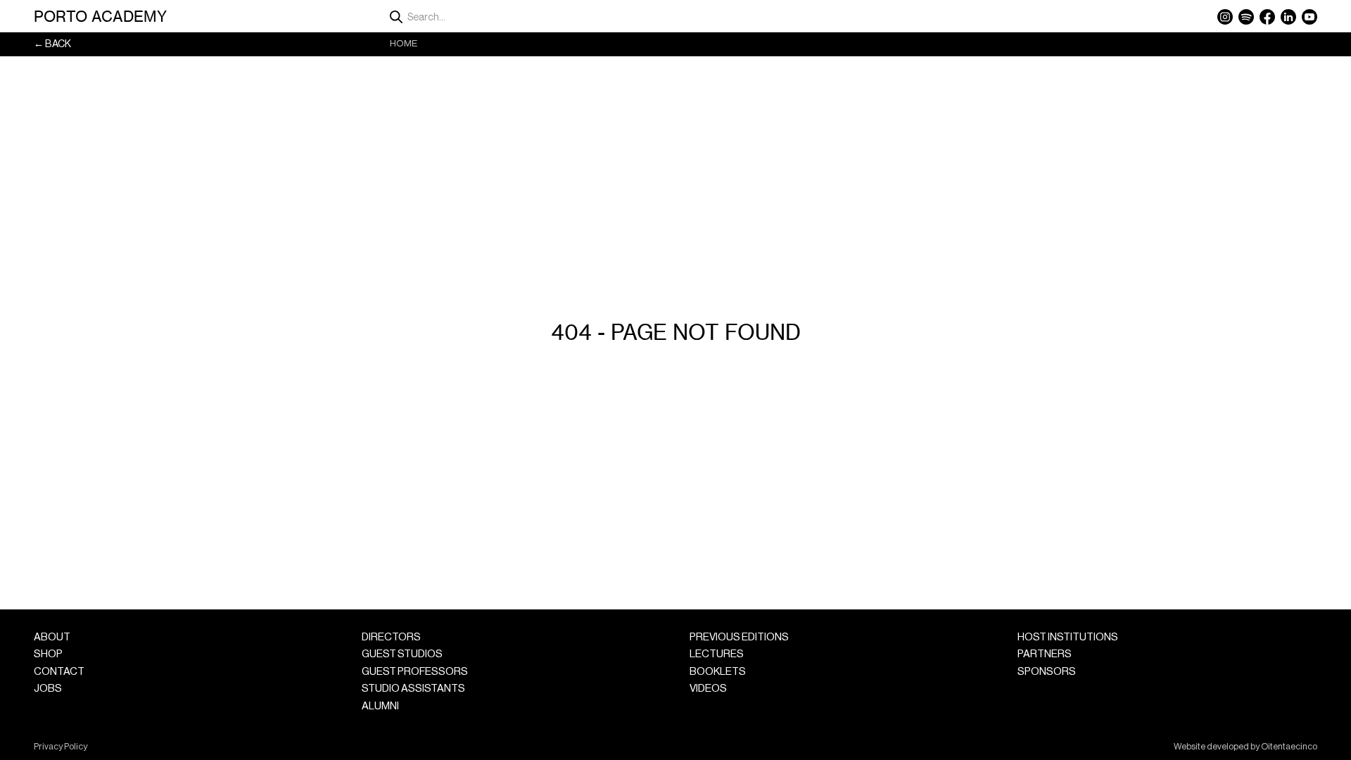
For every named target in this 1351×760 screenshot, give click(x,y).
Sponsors (1046, 671)
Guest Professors (415, 671)
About (52, 637)
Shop (48, 654)
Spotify (1246, 17)
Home (403, 43)
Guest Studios (402, 654)
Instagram (1225, 17)
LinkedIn (1288, 17)
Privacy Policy (60, 746)
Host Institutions (1067, 637)
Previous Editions (739, 637)
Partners (1044, 654)
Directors (391, 637)
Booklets (718, 671)
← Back (52, 44)
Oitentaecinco (1289, 746)
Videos (708, 688)
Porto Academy (100, 16)
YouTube (1309, 17)
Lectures (717, 654)
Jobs (48, 688)
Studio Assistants (413, 688)
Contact (59, 671)
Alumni (380, 706)
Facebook (1267, 17)
